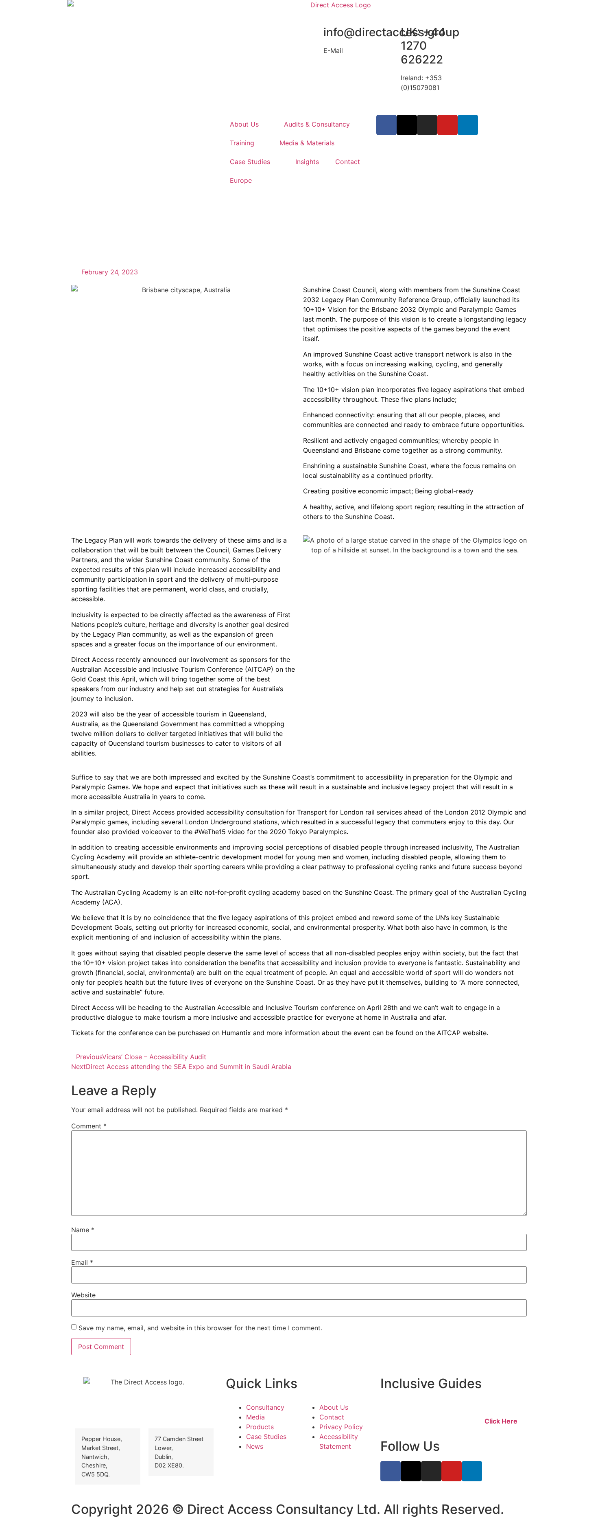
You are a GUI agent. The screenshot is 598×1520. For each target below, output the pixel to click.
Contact (347, 162)
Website (83, 1295)
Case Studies (250, 162)
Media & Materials (306, 143)
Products (260, 1427)
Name (82, 1230)
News (254, 1446)
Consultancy (265, 1407)
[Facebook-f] (386, 125)
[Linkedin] (468, 125)
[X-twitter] (407, 125)
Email (82, 1262)
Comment (89, 1126)
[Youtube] (447, 125)
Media (255, 1417)
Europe (241, 180)
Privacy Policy (341, 1427)
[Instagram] (427, 125)
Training (242, 143)
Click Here (501, 1421)
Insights (307, 162)
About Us (244, 124)
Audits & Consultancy (317, 124)
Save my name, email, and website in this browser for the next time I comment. (200, 1328)
